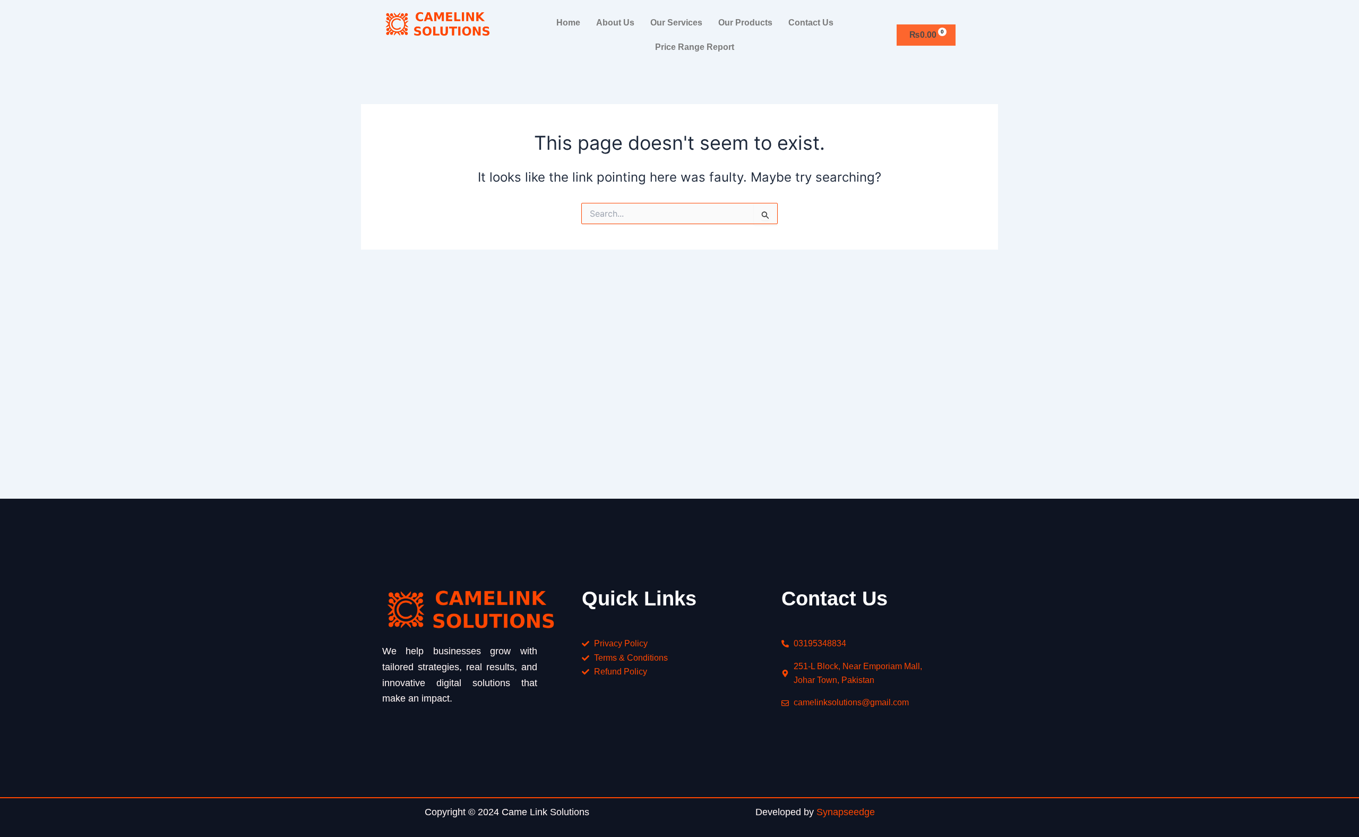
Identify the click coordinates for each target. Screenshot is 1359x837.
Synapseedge (845, 812)
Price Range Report (694, 47)
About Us (615, 22)
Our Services (676, 22)
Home (568, 22)
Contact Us (810, 22)
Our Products (745, 22)
